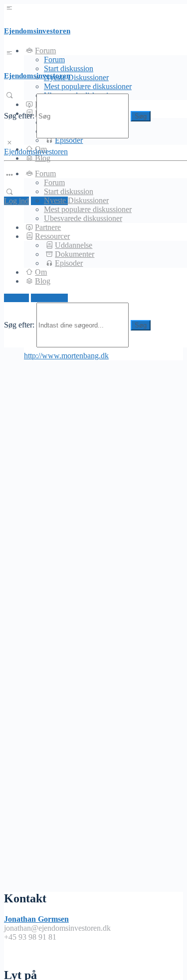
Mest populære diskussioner (88, 86)
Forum (54, 59)
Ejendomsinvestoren (37, 31)
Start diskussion (68, 191)
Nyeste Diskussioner (76, 77)
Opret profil (49, 298)
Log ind (16, 201)
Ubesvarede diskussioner (83, 218)
